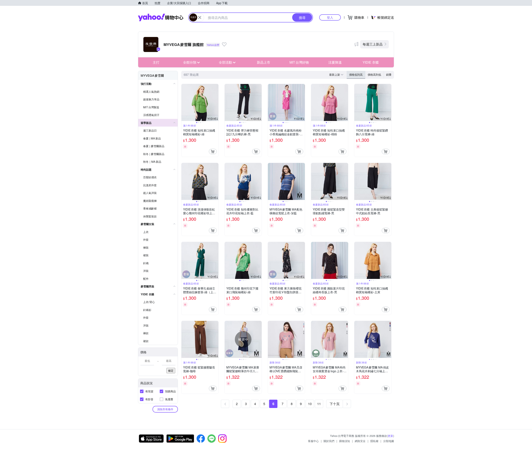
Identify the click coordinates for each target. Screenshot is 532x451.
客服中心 (313, 441)
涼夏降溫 (335, 62)
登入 (330, 17)
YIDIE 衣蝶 (371, 62)
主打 (156, 62)
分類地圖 (388, 441)
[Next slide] (215, 102)
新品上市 (263, 62)
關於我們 (329, 441)
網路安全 (360, 441)
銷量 (389, 74)
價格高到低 (374, 74)
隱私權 (374, 441)
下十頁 (335, 403)
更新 (390, 436)
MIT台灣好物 (299, 62)
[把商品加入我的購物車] (213, 151)
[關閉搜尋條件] (199, 17)
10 (310, 403)
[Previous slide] (184, 102)
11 (319, 403)
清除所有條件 (165, 409)
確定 (171, 370)
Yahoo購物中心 (160, 17)
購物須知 (344, 441)
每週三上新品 (373, 44)
